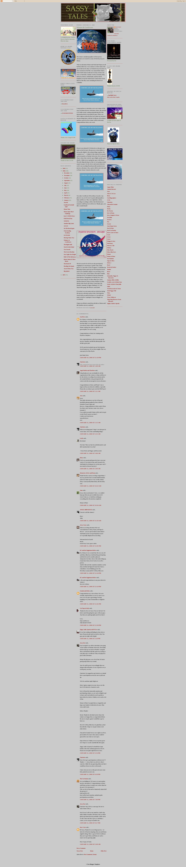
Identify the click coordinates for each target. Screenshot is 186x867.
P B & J (109, 263)
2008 (64, 171)
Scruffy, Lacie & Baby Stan (114, 282)
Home (91, 851)
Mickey (109, 247)
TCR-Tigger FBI (111, 291)
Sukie (108, 286)
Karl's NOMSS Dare (69, 216)
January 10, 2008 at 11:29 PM (90, 357)
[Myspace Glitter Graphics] (64, 104)
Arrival (66, 226)
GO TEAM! (67, 235)
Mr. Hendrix (110, 258)
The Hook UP (67, 263)
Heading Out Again (69, 266)
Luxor (109, 239)
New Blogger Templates (93, 864)
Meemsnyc (110, 243)
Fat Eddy (109, 217)
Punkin (109, 269)
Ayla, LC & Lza (111, 193)
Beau (108, 195)
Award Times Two (68, 268)
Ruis (108, 273)
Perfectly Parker (111, 267)
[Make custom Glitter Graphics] (111, 95)
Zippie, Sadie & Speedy (113, 303)
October (66, 178)
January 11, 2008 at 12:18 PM (90, 573)
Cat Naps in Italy (84, 608)
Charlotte (82, 362)
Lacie (108, 234)
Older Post (103, 851)
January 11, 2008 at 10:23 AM (90, 486)
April (65, 193)
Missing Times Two (69, 237)
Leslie (81, 438)
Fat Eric (109, 219)
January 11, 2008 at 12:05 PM (90, 546)
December (67, 173)
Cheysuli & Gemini (112, 204)
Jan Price (82, 317)
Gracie (109, 224)
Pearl (108, 265)
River (108, 271)
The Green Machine (69, 252)
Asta (81, 395)
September (67, 180)
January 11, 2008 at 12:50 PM (90, 625)
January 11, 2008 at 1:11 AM (90, 391)
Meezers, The (110, 245)
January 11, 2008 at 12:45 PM (90, 604)
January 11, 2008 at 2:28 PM (90, 638)
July (65, 185)
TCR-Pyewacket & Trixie (114, 288)
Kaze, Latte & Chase (112, 232)
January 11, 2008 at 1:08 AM (90, 366)
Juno (81, 490)
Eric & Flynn (110, 213)
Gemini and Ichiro (85, 591)
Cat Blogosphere (111, 198)
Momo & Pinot (111, 256)
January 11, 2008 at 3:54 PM (90, 753)
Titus (108, 293)
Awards (66, 202)
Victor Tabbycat (111, 297)
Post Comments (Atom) (90, 854)
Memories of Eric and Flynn (87, 473)
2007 (64, 275)
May (65, 190)
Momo (109, 254)
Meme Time (67, 209)
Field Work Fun (68, 218)
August (66, 183)
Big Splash (66, 271)
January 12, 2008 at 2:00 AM (90, 844)
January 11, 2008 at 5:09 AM (90, 468)
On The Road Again (69, 228)
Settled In (66, 221)
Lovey (109, 237)
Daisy (81, 457)
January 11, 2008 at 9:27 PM (90, 823)
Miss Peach (110, 250)
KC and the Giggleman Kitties (88, 550)
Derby (109, 208)
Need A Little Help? (69, 247)
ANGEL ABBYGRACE (86, 509)
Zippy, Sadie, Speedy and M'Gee (88, 629)
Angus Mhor (110, 187)
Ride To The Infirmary (70, 257)
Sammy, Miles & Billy (113, 280)
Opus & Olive (110, 260)
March (66, 195)
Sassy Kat (82, 643)
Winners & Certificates (85, 27)
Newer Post (80, 851)
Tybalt (109, 295)
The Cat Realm (84, 778)
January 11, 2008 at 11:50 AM (90, 520)
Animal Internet (111, 189)
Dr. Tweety (110, 211)
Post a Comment (81, 848)
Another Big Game (69, 223)
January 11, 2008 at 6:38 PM (90, 774)
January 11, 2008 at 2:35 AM (90, 434)
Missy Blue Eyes (111, 252)
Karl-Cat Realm (111, 230)
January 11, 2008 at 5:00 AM (90, 453)
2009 (64, 168)
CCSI (108, 200)
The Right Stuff (68, 244)
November (67, 175)
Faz (108, 221)
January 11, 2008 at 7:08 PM (90, 799)
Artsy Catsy (83, 525)
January (66, 200)
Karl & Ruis (110, 228)
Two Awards (67, 249)
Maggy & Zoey (111, 241)
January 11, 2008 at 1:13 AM (90, 422)
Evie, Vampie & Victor (113, 215)
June (65, 188)
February (66, 197)
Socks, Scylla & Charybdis (114, 284)
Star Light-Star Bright (70, 254)
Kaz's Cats (83, 827)
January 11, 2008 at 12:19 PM (90, 586)
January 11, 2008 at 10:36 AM (90, 505)
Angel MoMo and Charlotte (87, 370)
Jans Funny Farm (112, 226)
